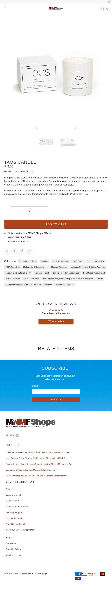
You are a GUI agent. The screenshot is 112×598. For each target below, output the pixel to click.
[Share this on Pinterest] (21, 251)
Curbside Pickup (13, 549)
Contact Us (11, 543)
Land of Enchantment (60, 261)
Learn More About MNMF (17, 506)
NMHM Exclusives (13, 279)
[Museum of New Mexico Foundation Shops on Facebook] (7, 436)
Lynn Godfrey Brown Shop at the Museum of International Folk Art (36, 458)
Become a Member (14, 495)
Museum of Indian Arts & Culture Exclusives (88, 267)
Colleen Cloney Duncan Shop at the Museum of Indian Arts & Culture (37, 452)
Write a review (56, 321)
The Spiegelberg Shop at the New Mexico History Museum (29, 285)
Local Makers (78, 261)
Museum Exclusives (59, 267)
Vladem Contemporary (65, 285)
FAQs (8, 537)
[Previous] (37, 128)
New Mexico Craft (42, 273)
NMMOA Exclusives (31, 279)
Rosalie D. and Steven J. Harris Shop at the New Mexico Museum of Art (39, 464)
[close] (109, 1)
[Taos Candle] (56, 71)
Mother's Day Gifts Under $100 (35, 267)
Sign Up (56, 399)
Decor (34, 261)
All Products (23, 261)
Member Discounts (14, 555)
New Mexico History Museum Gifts (65, 273)
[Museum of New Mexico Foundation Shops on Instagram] (14, 436)
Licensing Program (14, 512)
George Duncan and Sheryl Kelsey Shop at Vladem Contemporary (36, 476)
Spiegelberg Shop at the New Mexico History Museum (30, 470)
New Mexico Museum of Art (94, 273)
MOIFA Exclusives (13, 267)
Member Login (12, 501)
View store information (18, 241)
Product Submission (15, 518)
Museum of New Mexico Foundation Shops (29, 573)
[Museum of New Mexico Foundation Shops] (56, 8)
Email (35, 386)
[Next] (74, 128)
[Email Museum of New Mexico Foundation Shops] (17, 436)
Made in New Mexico (95, 261)
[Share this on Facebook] (14, 251)
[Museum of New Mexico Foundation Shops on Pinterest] (10, 436)
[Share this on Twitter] (7, 251)
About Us (10, 489)
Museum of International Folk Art (18, 273)
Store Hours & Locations (17, 524)
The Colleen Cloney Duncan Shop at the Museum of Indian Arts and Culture (73, 279)
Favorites (44, 261)
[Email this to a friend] (29, 251)
